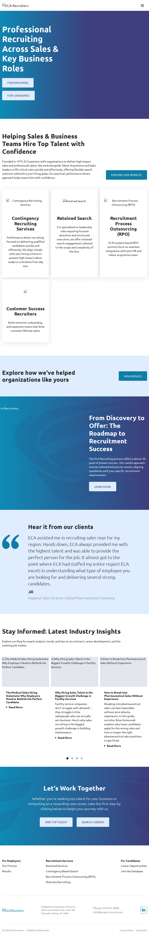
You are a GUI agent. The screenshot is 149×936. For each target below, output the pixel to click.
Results (6, 871)
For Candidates (18, 95)
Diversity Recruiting (58, 882)
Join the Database (132, 871)
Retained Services (57, 865)
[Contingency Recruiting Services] (25, 233)
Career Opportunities (134, 865)
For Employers (17, 82)
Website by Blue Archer (38, 930)
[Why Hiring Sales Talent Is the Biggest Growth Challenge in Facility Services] (74, 705)
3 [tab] (77, 758)
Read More (16, 707)
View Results (133, 376)
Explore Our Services (126, 175)
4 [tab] (81, 758)
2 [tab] (72, 758)
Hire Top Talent (56, 822)
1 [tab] (67, 758)
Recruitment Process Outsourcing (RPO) (71, 876)
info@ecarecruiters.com (108, 912)
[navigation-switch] (142, 5)
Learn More (102, 486)
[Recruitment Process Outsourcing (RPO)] (123, 233)
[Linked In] (143, 910)
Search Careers (93, 822)
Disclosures (141, 930)
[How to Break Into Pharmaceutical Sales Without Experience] (123, 705)
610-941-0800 (110, 908)
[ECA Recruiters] (17, 5)
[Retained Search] (74, 233)
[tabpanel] (25, 705)
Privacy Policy (126, 930)
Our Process (9, 865)
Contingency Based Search (62, 871)
